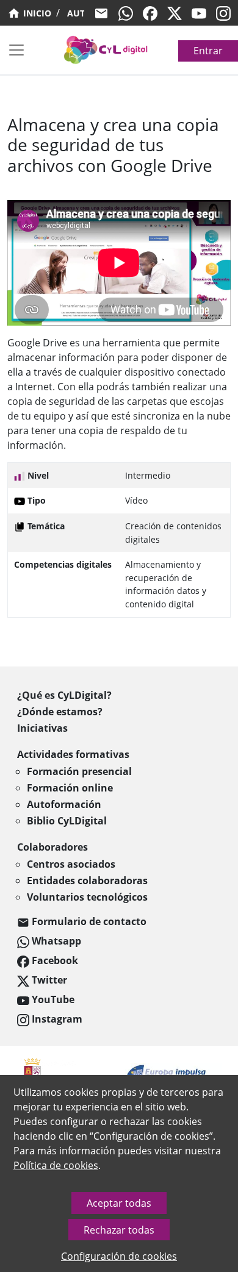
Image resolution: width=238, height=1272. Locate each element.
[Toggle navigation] (16, 50)
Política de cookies (55, 1165)
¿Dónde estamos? (60, 711)
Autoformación (64, 804)
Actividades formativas (73, 754)
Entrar (208, 50)
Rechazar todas (119, 1230)
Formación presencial (79, 771)
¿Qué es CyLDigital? (64, 695)
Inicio (36, 13)
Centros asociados (71, 864)
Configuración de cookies (119, 1256)
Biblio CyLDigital (67, 820)
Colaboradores (52, 847)
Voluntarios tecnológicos (87, 897)
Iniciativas (42, 728)
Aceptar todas (119, 1203)
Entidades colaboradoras (87, 880)
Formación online (70, 788)
